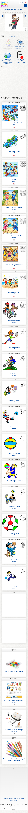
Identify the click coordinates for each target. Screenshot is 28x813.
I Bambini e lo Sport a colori (14, 293)
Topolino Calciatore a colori (14, 507)
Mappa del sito (13, 800)
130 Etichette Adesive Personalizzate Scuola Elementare (14, 760)
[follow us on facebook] (23, 3)
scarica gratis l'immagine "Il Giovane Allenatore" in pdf (20, 61)
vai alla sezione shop (6, 766)
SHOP (16, 646)
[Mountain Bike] (25, 16)
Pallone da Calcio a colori (14, 534)
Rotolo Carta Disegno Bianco (14, 671)
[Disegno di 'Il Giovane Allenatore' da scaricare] (7, 55)
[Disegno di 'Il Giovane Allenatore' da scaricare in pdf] (20, 55)
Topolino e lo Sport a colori (14, 560)
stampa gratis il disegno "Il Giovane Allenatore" (20, 47)
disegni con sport (12, 36)
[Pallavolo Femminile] (2, 16)
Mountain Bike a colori (14, 374)
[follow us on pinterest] (25, 3)
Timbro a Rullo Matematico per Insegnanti (14, 730)
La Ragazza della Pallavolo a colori (14, 481)
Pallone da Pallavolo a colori (14, 454)
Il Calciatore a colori (14, 428)
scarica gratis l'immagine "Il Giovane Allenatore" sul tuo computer (7, 61)
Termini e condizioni (8, 798)
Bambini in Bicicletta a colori (14, 321)
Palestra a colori (14, 180)
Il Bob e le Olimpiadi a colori (14, 152)
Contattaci (21, 798)
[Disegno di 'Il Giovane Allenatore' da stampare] (20, 42)
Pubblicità (16, 798)
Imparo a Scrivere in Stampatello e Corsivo (14, 701)
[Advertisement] (14, 82)
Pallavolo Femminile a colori (14, 348)
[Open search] (20, 2)
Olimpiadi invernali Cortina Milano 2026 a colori (14, 124)
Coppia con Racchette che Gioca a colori (14, 237)
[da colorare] (25, 29)
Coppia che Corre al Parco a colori (14, 208)
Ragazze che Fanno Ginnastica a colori (14, 265)
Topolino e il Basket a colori (14, 401)
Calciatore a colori (14, 587)
